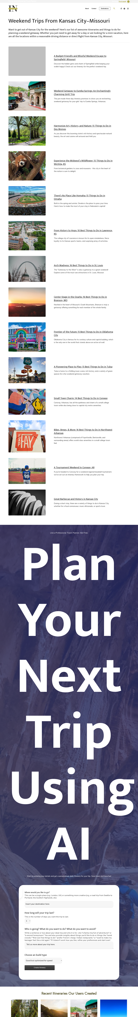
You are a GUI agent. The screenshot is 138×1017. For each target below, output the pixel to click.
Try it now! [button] (122, 1)
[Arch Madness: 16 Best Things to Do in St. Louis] (27, 269)
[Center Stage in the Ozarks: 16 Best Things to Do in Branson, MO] (27, 302)
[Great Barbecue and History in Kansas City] (27, 502)
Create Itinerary (40, 967)
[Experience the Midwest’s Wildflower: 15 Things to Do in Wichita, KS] (27, 166)
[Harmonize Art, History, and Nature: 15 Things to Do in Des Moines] (27, 131)
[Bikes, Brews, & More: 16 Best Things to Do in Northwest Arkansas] (27, 436)
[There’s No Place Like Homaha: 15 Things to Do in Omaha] (27, 200)
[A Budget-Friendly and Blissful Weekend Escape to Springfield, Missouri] (27, 61)
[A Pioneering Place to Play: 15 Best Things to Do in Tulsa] (27, 370)
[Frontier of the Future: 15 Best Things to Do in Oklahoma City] (27, 337)
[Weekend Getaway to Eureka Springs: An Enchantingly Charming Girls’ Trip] (27, 96)
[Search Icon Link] (114, 9)
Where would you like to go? (37, 892)
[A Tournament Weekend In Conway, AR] (27, 471)
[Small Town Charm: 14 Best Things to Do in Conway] (27, 402)
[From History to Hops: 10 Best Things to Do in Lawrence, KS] (27, 235)
